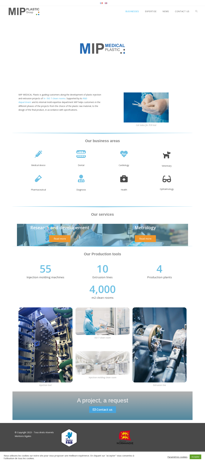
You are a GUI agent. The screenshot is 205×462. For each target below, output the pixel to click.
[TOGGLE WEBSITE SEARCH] (196, 11)
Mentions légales (23, 436)
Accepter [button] (195, 456)
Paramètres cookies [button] (177, 457)
